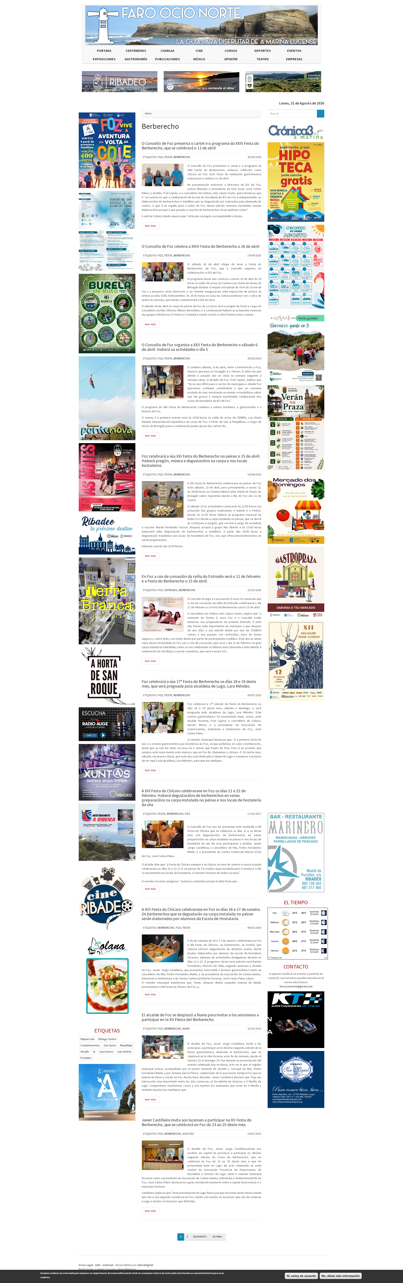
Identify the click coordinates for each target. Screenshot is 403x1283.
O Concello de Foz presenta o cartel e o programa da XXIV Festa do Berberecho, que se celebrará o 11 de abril (200, 145)
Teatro (262, 59)
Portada (104, 50)
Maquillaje (126, 1045)
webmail (108, 1265)
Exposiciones (104, 59)
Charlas (167, 50)
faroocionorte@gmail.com (296, 986)
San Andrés (124, 1051)
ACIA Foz (188, 1134)
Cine (199, 50)
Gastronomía (135, 59)
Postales (86, 1058)
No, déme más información (341, 1276)
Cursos (231, 50)
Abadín (84, 1051)
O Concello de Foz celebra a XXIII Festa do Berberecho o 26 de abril (200, 246)
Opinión (231, 59)
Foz (160, 157)
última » (218, 1236)
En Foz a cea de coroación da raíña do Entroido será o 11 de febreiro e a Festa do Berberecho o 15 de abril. (201, 578)
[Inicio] (201, 25)
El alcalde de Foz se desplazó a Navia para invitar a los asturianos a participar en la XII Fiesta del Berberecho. (200, 1017)
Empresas (294, 59)
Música (199, 59)
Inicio (148, 113)
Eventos (294, 50)
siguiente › (200, 1236)
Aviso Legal (86, 1265)
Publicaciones (167, 59)
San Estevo (106, 1051)
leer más (150, 226)
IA (94, 1051)
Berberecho (182, 157)
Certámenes (136, 50)
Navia (186, 1028)
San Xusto (110, 1045)
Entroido (171, 590)
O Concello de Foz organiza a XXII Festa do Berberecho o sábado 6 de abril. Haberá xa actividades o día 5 (200, 347)
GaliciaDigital (145, 1265)
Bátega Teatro (107, 1039)
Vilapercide (87, 1039)
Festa (168, 157)
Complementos (90, 1045)
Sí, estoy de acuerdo (301, 1276)
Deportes (262, 50)
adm (98, 1265)
